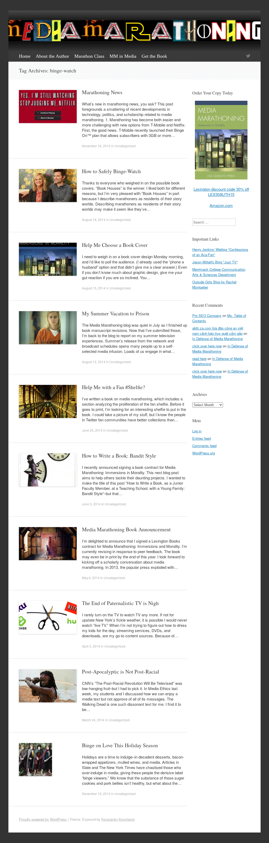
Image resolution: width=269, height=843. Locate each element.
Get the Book (154, 56)
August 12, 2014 (93, 361)
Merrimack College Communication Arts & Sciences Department (218, 272)
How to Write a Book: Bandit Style (119, 455)
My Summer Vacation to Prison (115, 313)
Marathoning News (102, 92)
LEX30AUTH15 (221, 194)
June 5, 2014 (91, 504)
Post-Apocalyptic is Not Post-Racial (120, 671)
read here (199, 358)
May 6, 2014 (91, 577)
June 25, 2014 (92, 430)
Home (24, 56)
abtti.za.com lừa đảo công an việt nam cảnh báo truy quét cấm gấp (217, 331)
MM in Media (123, 56)
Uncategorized (125, 146)
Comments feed (204, 445)
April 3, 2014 (91, 646)
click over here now (207, 345)
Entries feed (201, 438)
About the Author (52, 56)
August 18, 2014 (93, 219)
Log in (196, 430)
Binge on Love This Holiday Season (120, 745)
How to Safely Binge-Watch (111, 171)
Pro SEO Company (206, 315)
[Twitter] (248, 56)
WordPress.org (203, 452)
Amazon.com (221, 205)
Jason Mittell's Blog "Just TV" (215, 261)
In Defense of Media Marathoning (217, 338)
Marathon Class (89, 56)
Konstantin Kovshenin (118, 819)
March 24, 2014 (93, 720)
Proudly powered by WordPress (43, 819)
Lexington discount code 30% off (221, 189)
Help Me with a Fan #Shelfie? (113, 387)
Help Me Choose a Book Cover (115, 244)
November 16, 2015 (96, 146)
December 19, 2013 (96, 793)
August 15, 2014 (93, 288)
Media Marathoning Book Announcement (126, 529)
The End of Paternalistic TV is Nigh (120, 603)
